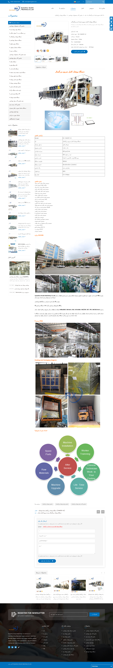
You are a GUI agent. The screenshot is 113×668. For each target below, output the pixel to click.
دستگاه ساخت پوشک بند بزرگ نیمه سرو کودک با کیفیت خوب (24, 150)
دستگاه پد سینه (13, 51)
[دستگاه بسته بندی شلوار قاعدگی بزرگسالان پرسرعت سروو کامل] (12, 185)
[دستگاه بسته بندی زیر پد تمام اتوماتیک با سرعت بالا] (12, 195)
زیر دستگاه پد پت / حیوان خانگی (17, 33)
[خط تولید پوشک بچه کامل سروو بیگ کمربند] (12, 237)
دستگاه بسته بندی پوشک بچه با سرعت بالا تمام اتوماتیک (24, 223)
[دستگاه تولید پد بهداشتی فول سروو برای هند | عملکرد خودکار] (12, 133)
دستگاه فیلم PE (13, 65)
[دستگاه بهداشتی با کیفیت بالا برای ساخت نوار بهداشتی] (12, 143)
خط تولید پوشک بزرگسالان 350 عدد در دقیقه (24, 161)
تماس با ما (102, 8)
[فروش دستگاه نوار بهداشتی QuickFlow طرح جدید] (19, 268)
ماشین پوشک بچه (66, 634)
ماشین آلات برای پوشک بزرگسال (79, 504)
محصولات (73, 8)
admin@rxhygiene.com (31, 2)
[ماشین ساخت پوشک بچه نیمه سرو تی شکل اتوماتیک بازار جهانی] (12, 175)
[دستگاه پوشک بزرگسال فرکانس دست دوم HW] (61, 585)
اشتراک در (94, 614)
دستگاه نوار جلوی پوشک (15, 76)
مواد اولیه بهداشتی (13, 112)
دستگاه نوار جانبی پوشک (16, 80)
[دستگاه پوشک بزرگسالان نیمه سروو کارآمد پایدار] (43, 585)
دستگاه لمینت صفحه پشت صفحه (17, 72)
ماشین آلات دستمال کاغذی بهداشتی (70, 646)
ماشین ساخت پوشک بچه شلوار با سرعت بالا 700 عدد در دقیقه (24, 202)
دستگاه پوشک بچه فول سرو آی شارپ (22, 289)
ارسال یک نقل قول (46, 561)
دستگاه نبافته (13, 62)
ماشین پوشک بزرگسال (47, 504)
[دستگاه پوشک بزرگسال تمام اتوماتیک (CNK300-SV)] (79, 585)
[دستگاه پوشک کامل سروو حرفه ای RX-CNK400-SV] (96, 585)
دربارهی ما (62, 8)
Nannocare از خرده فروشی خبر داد (23, 292)
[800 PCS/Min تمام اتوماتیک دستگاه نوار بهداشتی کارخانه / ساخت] (12, 248)
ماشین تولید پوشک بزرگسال (62, 504)
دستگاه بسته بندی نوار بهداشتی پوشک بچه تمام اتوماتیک (26, 285)
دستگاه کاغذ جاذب (14, 69)
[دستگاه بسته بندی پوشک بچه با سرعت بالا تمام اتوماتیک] (12, 227)
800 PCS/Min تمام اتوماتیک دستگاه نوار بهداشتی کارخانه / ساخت (24, 244)
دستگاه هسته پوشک (14, 97)
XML (44, 649)
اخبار (82, 8)
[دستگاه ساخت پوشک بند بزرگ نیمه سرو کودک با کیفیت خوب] (12, 154)
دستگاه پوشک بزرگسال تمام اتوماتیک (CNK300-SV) (52, 511)
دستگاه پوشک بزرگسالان (60, 15)
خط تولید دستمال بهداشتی (68, 649)
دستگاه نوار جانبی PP (15, 94)
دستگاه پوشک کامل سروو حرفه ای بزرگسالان (52, 526)
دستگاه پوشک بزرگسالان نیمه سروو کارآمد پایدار (49, 513)
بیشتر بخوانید (21, 135)
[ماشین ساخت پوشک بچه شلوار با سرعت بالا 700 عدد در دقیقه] (12, 206)
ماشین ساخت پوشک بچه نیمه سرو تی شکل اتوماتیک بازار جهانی (24, 171)
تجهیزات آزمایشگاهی (14, 119)
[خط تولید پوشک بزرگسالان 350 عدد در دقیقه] (12, 164)
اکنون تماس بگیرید (78, 52)
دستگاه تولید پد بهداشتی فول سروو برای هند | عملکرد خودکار (24, 129)
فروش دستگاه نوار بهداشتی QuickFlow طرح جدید (19, 276)
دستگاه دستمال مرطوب (15, 47)
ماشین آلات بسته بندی (14, 105)
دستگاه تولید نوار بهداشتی (68, 655)
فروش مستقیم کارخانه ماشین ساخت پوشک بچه (24, 213)
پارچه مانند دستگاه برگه (15, 90)
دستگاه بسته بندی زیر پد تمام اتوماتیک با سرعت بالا (24, 192)
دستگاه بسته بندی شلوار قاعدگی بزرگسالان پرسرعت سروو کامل (24, 182)
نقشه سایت (45, 643)
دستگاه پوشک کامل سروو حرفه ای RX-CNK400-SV (96, 594)
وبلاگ (44, 646)
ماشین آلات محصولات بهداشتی (75, 15)
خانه (52, 8)
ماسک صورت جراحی (14, 115)
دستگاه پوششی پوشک (15, 83)
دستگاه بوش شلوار (14, 44)
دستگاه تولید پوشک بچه (15, 30)
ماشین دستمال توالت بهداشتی (69, 631)
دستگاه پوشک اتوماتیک (90, 652)
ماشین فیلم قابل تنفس (15, 87)
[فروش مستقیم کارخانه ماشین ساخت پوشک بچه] (12, 216)
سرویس (91, 8)
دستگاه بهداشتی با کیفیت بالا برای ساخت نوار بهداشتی (24, 140)
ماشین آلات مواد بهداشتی (15, 58)
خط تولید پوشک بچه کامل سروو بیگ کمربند (24, 234)
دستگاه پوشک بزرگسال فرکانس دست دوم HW (61, 594)
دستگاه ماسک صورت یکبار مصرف (17, 108)
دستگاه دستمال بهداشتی (16, 40)
